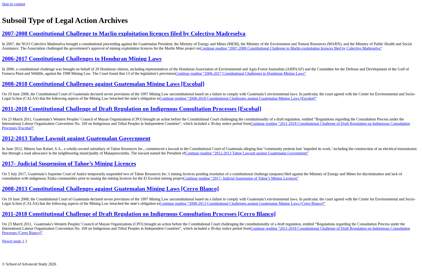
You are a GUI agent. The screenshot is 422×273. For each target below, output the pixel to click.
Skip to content (13, 4)
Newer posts (11, 241)
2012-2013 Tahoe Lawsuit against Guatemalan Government (76, 138)
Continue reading (291, 48)
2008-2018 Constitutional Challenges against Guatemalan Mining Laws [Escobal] (103, 84)
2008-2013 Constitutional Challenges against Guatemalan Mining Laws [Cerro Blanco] (110, 189)
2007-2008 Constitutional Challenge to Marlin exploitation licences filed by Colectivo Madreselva (123, 33)
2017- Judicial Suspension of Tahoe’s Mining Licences (69, 163)
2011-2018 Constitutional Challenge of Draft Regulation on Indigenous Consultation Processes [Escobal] (131, 109)
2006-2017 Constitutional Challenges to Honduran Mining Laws (81, 58)
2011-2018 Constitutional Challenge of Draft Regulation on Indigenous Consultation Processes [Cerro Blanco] (139, 214)
